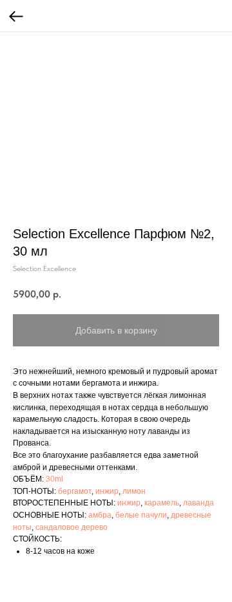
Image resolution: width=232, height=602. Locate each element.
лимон (134, 491)
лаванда (198, 502)
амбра (99, 515)
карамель (161, 502)
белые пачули (141, 515)
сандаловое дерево (71, 527)
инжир (107, 491)
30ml (54, 479)
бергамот (75, 491)
